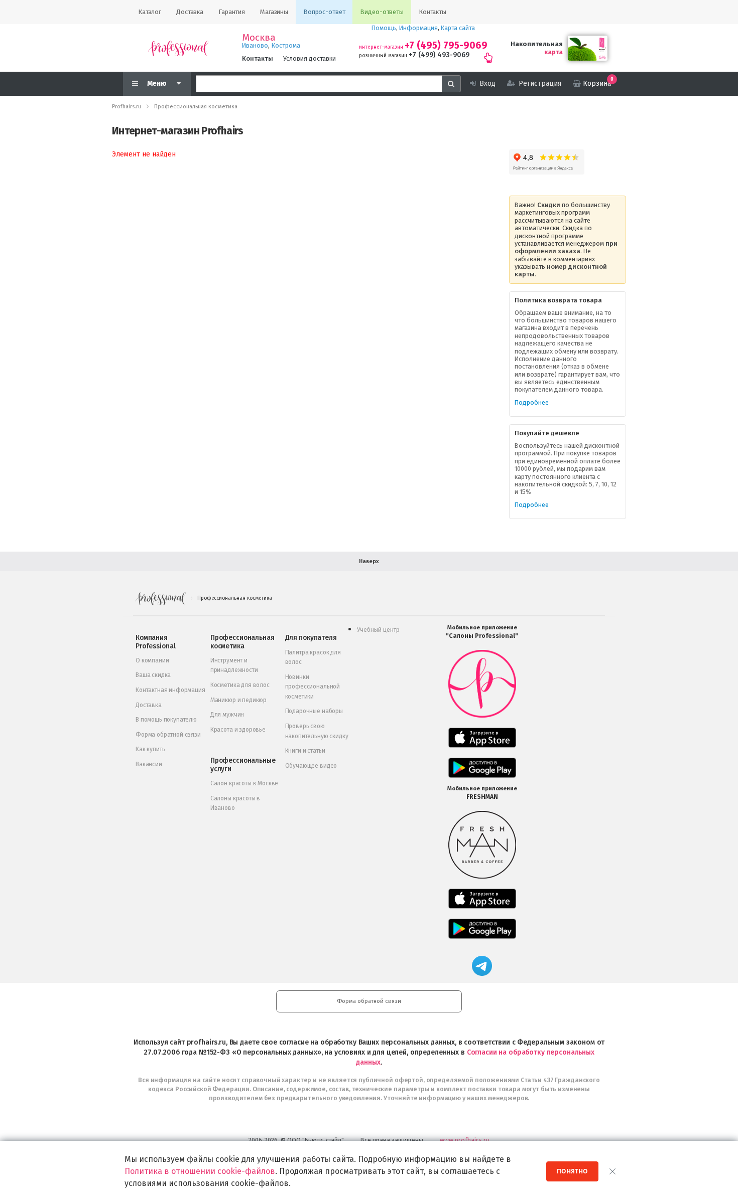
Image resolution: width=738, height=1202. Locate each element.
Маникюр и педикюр (238, 700)
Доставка (149, 705)
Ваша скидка (153, 674)
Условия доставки (309, 58)
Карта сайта (458, 28)
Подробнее (532, 402)
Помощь (384, 28)
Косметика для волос (240, 685)
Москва (259, 38)
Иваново (255, 45)
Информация (418, 28)
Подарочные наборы (314, 711)
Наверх (369, 561)
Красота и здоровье (238, 729)
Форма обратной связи (168, 734)
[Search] (451, 83)
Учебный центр (378, 629)
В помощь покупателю (166, 719)
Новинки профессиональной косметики (312, 686)
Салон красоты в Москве (244, 783)
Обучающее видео (311, 765)
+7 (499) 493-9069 (439, 55)
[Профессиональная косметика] (178, 48)
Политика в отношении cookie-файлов (200, 1171)
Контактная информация (170, 690)
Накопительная (537, 44)
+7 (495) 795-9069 (446, 45)
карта (553, 52)
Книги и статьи (305, 750)
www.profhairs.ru (464, 1140)
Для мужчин (227, 714)
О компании (152, 660)
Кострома (286, 45)
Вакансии (149, 764)
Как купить (150, 749)
